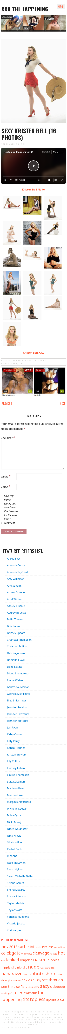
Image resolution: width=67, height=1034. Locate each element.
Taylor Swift (14, 910)
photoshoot (9, 363)
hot (45, 360)
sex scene (34, 986)
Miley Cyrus (14, 815)
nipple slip (8, 967)
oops (53, 967)
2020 (20, 947)
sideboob (57, 986)
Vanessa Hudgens (18, 916)
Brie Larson (14, 626)
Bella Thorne (15, 619)
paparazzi (11, 973)
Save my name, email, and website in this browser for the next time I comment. (11, 509)
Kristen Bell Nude (33, 189)
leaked (12, 960)
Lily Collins (13, 761)
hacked (53, 953)
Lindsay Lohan (16, 768)
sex (27, 987)
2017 (4, 947)
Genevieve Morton (18, 687)
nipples (53, 960)
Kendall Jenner (16, 748)
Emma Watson (15, 680)
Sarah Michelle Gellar (20, 876)
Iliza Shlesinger (16, 700)
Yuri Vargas (14, 930)
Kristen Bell (24, 360)
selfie (20, 986)
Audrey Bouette (16, 612)
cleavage (41, 953)
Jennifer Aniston (17, 707)
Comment (8, 437)
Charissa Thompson (19, 639)
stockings (6, 993)
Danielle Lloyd (16, 660)
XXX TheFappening (17, 1012)
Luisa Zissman (16, 781)
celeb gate (26, 953)
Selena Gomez (15, 883)
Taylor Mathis (15, 903)
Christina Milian (17, 646)
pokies (26, 980)
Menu (61, 7)
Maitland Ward (16, 795)
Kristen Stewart (16, 754)
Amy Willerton (15, 579)
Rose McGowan (16, 862)
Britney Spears (16, 633)
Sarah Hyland (15, 869)
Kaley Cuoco (14, 734)
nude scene (45, 968)
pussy (37, 980)
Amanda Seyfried (17, 572)
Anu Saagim (14, 585)
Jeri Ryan (12, 727)
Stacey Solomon (16, 896)
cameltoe (59, 947)
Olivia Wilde (14, 842)
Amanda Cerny (16, 565)
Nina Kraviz (14, 835)
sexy (22, 363)
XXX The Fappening (24, 9)
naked (40, 959)
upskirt (51, 1000)
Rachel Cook (14, 849)
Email (5, 486)
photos (26, 974)
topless (37, 999)
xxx (60, 999)
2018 (13, 946)
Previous (7, 403)
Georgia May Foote (18, 694)
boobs (38, 947)
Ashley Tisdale (16, 606)
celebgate (11, 953)
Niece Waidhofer (17, 829)
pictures (17, 980)
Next (62, 403)
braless (48, 947)
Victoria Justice (16, 923)
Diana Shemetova (17, 673)
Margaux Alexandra (19, 802)
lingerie (26, 960)
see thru (8, 986)
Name (6, 476)
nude (33, 967)
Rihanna (12, 856)
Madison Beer (15, 788)
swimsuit (30, 993)
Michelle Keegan (17, 808)
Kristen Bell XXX (33, 352)
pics (10, 980)
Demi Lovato (14, 666)
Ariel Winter (14, 599)
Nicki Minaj (14, 822)
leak (3, 960)
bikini (29, 946)
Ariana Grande (16, 592)
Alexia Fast (13, 558)
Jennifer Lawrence (18, 714)
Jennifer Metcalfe (17, 721)
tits (25, 999)
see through (52, 979)
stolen (17, 992)
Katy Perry (13, 741)
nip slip (22, 967)
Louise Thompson (18, 775)
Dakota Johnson (16, 653)
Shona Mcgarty (16, 889)
